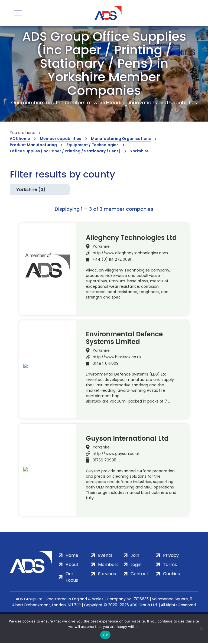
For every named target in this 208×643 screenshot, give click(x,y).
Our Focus (72, 577)
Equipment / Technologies (93, 145)
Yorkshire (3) (31, 189)
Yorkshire (139, 151)
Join (135, 555)
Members (108, 564)
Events (105, 555)
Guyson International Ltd (127, 438)
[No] (201, 628)
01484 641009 (106, 363)
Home (72, 555)
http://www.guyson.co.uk (116, 453)
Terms (170, 564)
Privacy (171, 555)
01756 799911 (104, 460)
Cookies (171, 574)
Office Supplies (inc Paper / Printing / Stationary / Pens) (65, 151)
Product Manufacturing (33, 145)
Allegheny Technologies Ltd (131, 238)
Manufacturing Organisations (121, 138)
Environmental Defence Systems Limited (124, 338)
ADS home (20, 138)
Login (136, 564)
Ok (105, 635)
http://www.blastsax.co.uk (117, 357)
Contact (139, 574)
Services (107, 574)
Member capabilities (60, 138)
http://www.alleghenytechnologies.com (130, 253)
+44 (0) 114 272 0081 (112, 259)
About (72, 564)
